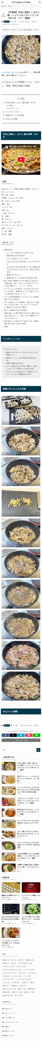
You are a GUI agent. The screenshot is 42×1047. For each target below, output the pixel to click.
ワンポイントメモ (12, 112)
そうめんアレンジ (8, 966)
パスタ (21, 973)
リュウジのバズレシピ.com (12, 72)
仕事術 (7, 1026)
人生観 (25, 982)
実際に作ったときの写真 (15, 115)
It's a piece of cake (21, 2)
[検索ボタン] (39, 2)
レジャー (5, 982)
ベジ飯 (14, 21)
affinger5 (5, 960)
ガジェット (9, 1013)
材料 (11, 105)
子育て (5, 985)
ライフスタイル (11, 1022)
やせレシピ (21, 966)
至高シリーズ (17, 992)
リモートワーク (7, 979)
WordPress (29, 960)
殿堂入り (22, 989)
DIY (13, 960)
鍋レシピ (34, 21)
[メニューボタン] (2, 2)
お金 (13, 963)
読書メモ (8, 1035)
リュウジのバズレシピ (24, 21)
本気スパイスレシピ (9, 989)
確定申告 (31, 989)
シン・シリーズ (29, 969)
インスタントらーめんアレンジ (11, 969)
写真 (32, 982)
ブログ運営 (9, 1018)
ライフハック (16, 976)
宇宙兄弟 (14, 985)
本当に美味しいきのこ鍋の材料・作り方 (21, 103)
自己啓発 (6, 992)
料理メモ (6, 21)
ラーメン (27, 976)
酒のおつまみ (7, 995)
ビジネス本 (31, 973)
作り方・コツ (14, 108)
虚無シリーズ (29, 992)
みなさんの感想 (11, 119)
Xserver (5, 963)
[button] (5, 735)
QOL (20, 960)
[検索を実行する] (38, 750)
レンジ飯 (15, 982)
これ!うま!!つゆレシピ (25, 963)
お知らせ (8, 1009)
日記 (22, 985)
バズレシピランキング (9, 973)
